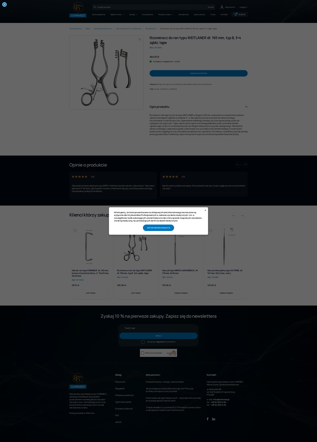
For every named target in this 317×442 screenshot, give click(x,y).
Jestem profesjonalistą (158, 228)
